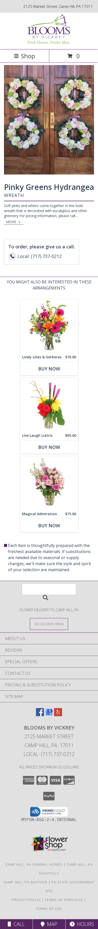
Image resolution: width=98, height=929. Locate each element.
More (11, 221)
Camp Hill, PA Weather (25, 882)
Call (18, 924)
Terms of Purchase (64, 899)
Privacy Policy (26, 899)
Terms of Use (49, 908)
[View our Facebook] (40, 714)
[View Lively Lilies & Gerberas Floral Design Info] (49, 326)
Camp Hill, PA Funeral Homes (34, 864)
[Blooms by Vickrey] (48, 42)
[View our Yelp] (58, 714)
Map (50, 924)
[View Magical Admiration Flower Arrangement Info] (49, 482)
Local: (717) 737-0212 (49, 754)
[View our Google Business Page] (49, 714)
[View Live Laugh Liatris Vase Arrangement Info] (49, 404)
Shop (28, 56)
